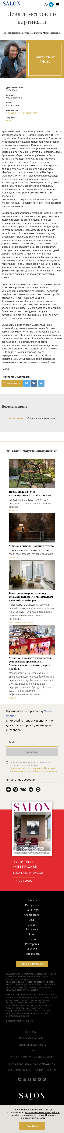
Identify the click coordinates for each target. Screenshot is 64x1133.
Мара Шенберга (29, 113)
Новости (32, 900)
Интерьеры (32, 905)
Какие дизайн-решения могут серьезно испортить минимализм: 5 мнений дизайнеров (31, 596)
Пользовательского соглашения (26, 768)
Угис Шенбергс (13, 113)
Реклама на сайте (32, 1038)
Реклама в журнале (32, 1044)
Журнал (32, 948)
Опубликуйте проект (32, 964)
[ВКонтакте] (34, 383)
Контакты (32, 1050)
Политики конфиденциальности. (38, 1116)
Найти (46, 4)
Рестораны (32, 944)
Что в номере (24, 880)
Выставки (32, 929)
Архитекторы (32, 914)
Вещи (32, 919)
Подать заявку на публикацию (32, 1057)
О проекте (32, 1031)
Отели (32, 939)
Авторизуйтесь (16, 418)
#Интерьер (14, 622)
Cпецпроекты (32, 953)
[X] (26, 383)
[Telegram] (41, 383)
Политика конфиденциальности (32, 1070)
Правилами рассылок (45, 771)
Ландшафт (32, 910)
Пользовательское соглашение (32, 1063)
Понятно (32, 1126)
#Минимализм (27, 622)
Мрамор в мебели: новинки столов (31, 546)
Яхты (32, 934)
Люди (32, 924)
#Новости (13, 510)
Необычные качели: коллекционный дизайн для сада (30, 493)
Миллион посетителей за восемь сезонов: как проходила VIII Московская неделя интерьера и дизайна (30, 663)
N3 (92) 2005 (12, 120)
